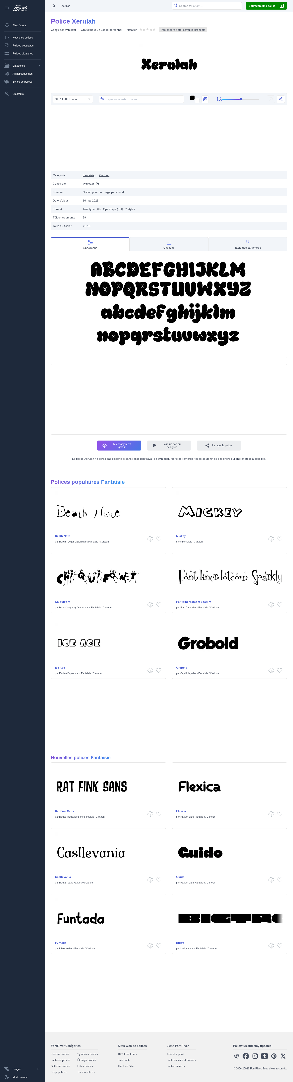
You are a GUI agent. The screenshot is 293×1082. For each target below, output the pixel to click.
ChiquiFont (62, 601)
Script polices (59, 1072)
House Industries (68, 816)
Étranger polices (86, 1060)
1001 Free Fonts (127, 1054)
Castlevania (63, 876)
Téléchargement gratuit (122, 446)
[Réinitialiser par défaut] (271, 99)
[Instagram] (255, 1058)
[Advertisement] (169, 139)
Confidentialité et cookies (181, 1060)
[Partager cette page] (281, 99)
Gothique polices (60, 1066)
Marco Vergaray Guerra (72, 607)
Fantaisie (88, 175)
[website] (96, 184)
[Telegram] (236, 1058)
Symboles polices (87, 1054)
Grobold (181, 667)
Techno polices (86, 1072)
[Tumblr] (264, 1058)
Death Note (62, 536)
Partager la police (222, 445)
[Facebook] (246, 1058)
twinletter (70, 29)
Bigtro (180, 942)
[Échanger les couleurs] (205, 99)
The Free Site (126, 1066)
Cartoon (104, 175)
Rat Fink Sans (64, 811)
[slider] (240, 99)
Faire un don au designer (172, 446)
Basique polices (60, 1054)
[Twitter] (283, 1058)
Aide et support (175, 1054)
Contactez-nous (176, 1066)
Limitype (185, 948)
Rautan (184, 816)
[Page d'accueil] (53, 5)
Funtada (60, 942)
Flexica (181, 811)
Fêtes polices (85, 1066)
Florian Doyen (67, 673)
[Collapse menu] (7, 8)
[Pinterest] (274, 1058)
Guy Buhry (186, 673)
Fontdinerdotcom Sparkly (193, 601)
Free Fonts (124, 1060)
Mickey (181, 536)
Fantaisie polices (60, 1060)
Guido (180, 876)
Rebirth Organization (70, 541)
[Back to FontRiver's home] (18, 8)
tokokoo (63, 948)
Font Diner (186, 607)
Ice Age (60, 667)
